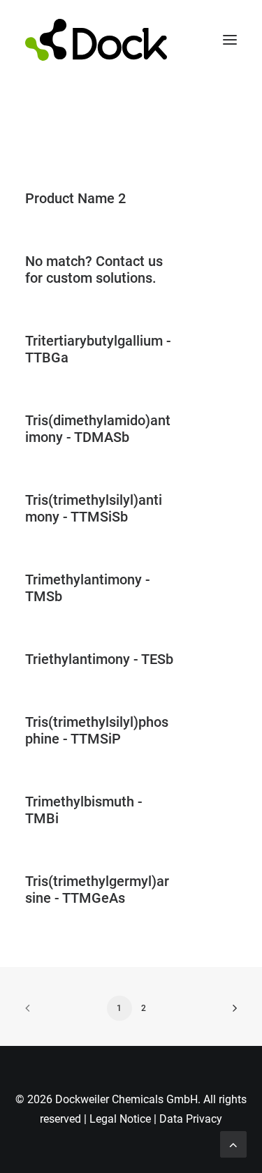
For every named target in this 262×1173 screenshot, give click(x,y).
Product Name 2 (75, 198)
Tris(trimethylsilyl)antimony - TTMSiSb (93, 508)
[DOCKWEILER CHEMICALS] (96, 40)
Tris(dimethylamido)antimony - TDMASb (97, 428)
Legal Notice (120, 1119)
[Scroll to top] (233, 1143)
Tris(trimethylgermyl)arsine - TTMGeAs (97, 889)
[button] (230, 40)
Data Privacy (190, 1119)
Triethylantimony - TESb (99, 659)
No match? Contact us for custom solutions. (94, 269)
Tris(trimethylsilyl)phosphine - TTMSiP (96, 730)
